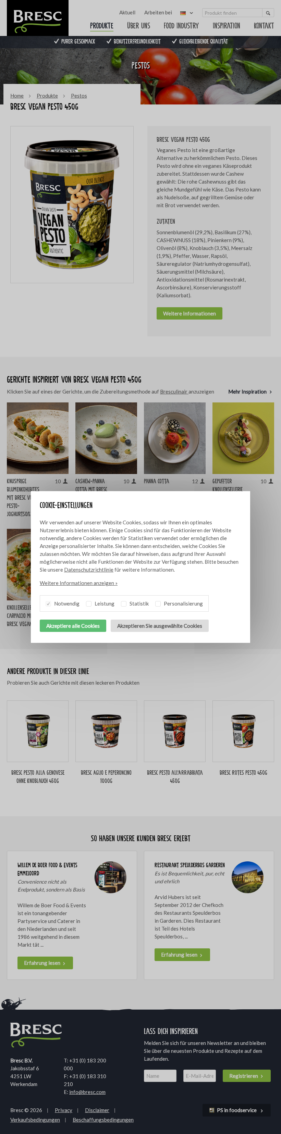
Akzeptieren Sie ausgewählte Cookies (159, 626)
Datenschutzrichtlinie (88, 569)
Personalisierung (183, 603)
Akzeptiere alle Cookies (73, 626)
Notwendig (66, 603)
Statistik (139, 603)
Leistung (104, 603)
